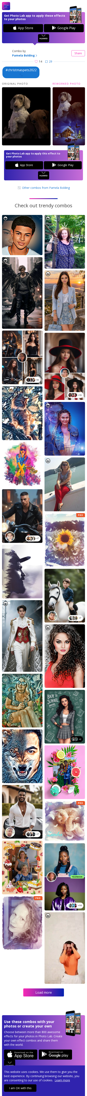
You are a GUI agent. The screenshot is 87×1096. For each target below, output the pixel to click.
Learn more (62, 1080)
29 (50, 61)
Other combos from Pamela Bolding (45, 188)
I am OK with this (20, 1088)
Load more (43, 992)
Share (78, 53)
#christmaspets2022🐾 (21, 72)
